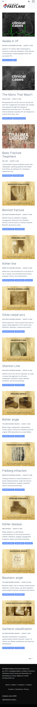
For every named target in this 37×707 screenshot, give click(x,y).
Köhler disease (12, 524)
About (7, 685)
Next (30, 658)
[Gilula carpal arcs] (18, 298)
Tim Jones (5, 424)
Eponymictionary (8, 229)
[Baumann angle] (18, 561)
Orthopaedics (7, 175)
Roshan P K (5, 45)
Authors (14, 685)
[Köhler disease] (18, 508)
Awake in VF (10, 41)
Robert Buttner (17, 45)
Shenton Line (11, 366)
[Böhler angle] (18, 403)
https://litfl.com (9, 678)
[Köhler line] (18, 247)
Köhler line (9, 263)
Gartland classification (17, 629)
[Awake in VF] (18, 25)
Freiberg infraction (14, 470)
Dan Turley (5, 214)
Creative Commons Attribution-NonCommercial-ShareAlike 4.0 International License (18, 673)
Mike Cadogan (16, 214)
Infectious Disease (19, 118)
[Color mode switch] (28, 1)
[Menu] (3, 1)
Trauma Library (18, 175)
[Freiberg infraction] (18, 454)
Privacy (26, 689)
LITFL (6, 671)
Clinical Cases (7, 60)
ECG (15, 60)
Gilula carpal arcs (13, 314)
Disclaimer (19, 689)
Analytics (21, 685)
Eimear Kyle (5, 268)
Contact (29, 685)
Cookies (11, 689)
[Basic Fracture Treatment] (18, 136)
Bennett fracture (13, 210)
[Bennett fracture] (18, 194)
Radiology (29, 280)
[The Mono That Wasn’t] (18, 78)
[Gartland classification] (18, 612)
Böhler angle (10, 419)
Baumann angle (12, 577)
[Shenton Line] (18, 349)
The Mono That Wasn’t (17, 94)
